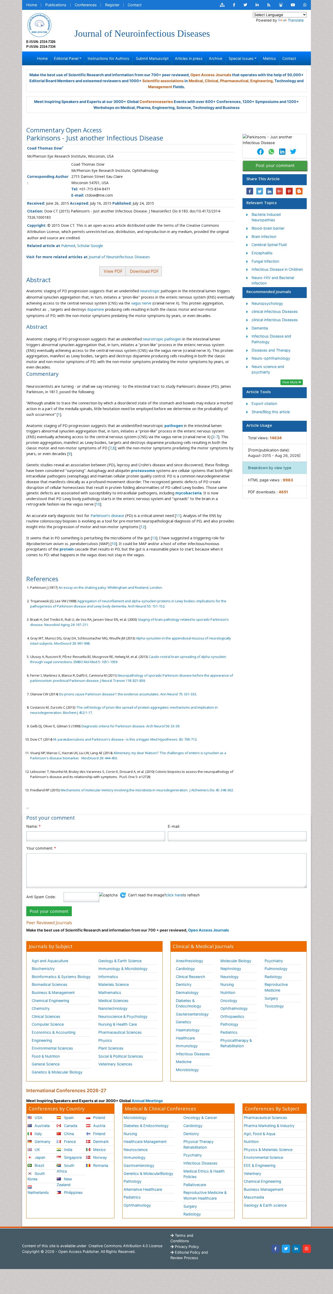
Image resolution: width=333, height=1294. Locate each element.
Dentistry (183, 984)
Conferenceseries (156, 101)
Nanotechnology (112, 1008)
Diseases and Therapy (271, 350)
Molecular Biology (235, 961)
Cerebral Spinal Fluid (269, 244)
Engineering (42, 1040)
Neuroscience (136, 1149)
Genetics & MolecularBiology (148, 1173)
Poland (98, 1117)
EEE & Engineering (260, 1165)
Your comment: (41, 848)
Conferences (86, 5)
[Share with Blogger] (299, 191)
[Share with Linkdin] (269, 191)
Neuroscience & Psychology (123, 1016)
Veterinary (252, 1173)
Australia (42, 1125)
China (68, 1133)
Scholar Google (90, 245)
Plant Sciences (111, 1048)
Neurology (229, 976)
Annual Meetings (147, 1100)
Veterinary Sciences (115, 1064)
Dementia (260, 328)
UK (37, 1149)
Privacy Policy (186, 1246)
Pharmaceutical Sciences (120, 1032)
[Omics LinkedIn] (257, 5)
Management (160, 87)
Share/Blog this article (271, 412)
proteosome (143, 470)
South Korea (36, 1176)
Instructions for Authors (108, 58)
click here (174, 895)
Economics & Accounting (53, 1032)
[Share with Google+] (279, 191)
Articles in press (189, 58)
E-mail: (174, 826)
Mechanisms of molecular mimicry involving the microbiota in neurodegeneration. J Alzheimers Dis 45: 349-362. (147, 790)
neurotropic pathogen (162, 339)
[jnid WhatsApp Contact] (305, 5)
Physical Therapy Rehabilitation (198, 1144)
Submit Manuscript (152, 58)
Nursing (227, 984)
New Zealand (64, 1182)
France (69, 1141)
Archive (215, 58)
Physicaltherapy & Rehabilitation (236, 1043)
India (67, 1149)
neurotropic (150, 290)
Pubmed (68, 245)
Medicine (183, 1061)
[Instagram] (307, 1249)
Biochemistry (43, 968)
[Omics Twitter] (245, 5)
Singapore (72, 1157)
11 (178, 515)
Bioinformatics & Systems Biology (61, 976)
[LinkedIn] (296, 1249)
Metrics (269, 58)
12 (142, 526)
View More (290, 382)
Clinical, (212, 81)
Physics (105, 1040)
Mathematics (109, 992)
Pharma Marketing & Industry (269, 1125)
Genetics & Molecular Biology (57, 1072)
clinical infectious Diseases (275, 311)
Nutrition (227, 992)
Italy (38, 1133)
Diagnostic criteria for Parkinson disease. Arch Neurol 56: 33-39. (130, 726)
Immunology (187, 1046)
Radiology (273, 976)
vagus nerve (141, 303)
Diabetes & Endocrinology (188, 1003)
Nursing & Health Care (117, 1024)
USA (38, 1117)
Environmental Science (263, 1157)
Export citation (264, 403)
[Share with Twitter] (259, 191)
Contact (135, 5)
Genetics (183, 1022)
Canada (70, 1125)
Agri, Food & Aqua (259, 1133)
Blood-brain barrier (268, 228)
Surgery (271, 998)
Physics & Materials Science (268, 1149)
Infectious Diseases (193, 1054)
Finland (98, 1133)
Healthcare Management (145, 1141)
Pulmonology (276, 968)
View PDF (112, 271)
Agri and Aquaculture (50, 961)
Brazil (39, 1165)
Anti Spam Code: (41, 897)
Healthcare (185, 1038)
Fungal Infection (265, 261)
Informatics (108, 976)
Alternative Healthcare (143, 1189)
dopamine (95, 309)
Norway (99, 1157)
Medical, (196, 81)
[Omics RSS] (269, 5)
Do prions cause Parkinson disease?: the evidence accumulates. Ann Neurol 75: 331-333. (127, 694)
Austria (98, 1125)
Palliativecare (194, 1184)
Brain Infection (264, 236)
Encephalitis (262, 253)
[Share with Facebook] (249, 191)
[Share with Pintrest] (289, 191)
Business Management (263, 1189)
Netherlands (38, 1192)
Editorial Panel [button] (66, 58)
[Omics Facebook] (234, 5)
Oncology (228, 1000)
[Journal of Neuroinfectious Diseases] (39, 24)
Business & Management (53, 992)
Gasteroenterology (192, 1014)
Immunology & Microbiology (123, 968)
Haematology (188, 1030)
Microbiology (187, 1069)
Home (31, 5)
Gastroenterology (139, 1165)
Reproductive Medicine (276, 987)
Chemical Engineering (50, 1000)
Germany (42, 1141)
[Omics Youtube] (293, 5)
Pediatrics (229, 1032)
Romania (100, 1165)
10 (98, 504)
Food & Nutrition (46, 1056)
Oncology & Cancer (200, 1117)
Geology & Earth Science (120, 961)
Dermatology (187, 992)
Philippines (73, 1192)
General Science (46, 1064)
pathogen (173, 425)
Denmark (100, 1141)
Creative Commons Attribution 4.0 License (124, 1246)
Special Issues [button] (241, 58)
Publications (55, 5)
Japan (39, 1157)
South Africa (65, 1168)
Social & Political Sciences (120, 1056)
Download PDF (143, 271)
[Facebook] (275, 1249)
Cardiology (185, 968)
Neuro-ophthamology (271, 358)
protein (67, 549)
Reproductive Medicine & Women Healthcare (205, 1195)
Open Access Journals (210, 75)
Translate (296, 20)
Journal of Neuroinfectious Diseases (119, 256)
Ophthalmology (234, 1008)
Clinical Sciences (46, 1016)
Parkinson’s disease (108, 515)
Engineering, (262, 81)
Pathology (229, 1024)
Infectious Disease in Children (277, 269)
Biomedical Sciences (49, 984)
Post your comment (275, 165)
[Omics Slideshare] (281, 5)
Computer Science (48, 1024)
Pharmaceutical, (234, 81)
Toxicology (274, 1006)
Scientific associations (163, 81)
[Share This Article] (260, 151)
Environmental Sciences (52, 1048)
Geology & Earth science (265, 1205)
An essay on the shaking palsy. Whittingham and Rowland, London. (110, 587)
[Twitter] (286, 1249)
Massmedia (254, 1197)
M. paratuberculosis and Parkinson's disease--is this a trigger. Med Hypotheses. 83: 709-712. (125, 739)
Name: (33, 826)
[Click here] (222, 5)
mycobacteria (188, 492)
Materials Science (113, 984)
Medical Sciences (113, 1000)
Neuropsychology (267, 303)
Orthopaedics (232, 1016)
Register (112, 5)
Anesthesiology (189, 961)
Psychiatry (274, 961)
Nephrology (230, 968)
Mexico (99, 1149)
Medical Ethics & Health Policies (204, 1174)
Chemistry (41, 1008)
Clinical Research (190, 976)
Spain (68, 1117)
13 (154, 537)
